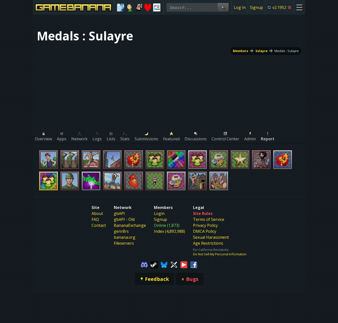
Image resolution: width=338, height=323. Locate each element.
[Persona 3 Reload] (156, 7)
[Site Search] (223, 7)
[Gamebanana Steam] (154, 264)
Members (240, 51)
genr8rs (121, 231)
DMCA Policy (204, 231)
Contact (99, 225)
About (97, 213)
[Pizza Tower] (138, 7)
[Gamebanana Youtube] (184, 264)
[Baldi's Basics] (129, 7)
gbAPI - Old (124, 219)
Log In (240, 7)
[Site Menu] (299, 7)
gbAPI (119, 213)
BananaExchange (130, 225)
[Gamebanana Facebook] (194, 264)
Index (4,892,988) (169, 231)
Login (159, 213)
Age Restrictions (208, 243)
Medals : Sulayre (286, 51)
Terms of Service (208, 219)
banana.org (124, 237)
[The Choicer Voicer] (120, 7)
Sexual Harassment (211, 237)
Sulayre (261, 51)
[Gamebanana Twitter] (174, 264)
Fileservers (124, 243)
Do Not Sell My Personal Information (219, 254)
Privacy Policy (205, 225)
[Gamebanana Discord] (144, 264)
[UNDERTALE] (147, 7)
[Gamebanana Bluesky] (164, 264)
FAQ (95, 219)
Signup (256, 7)
